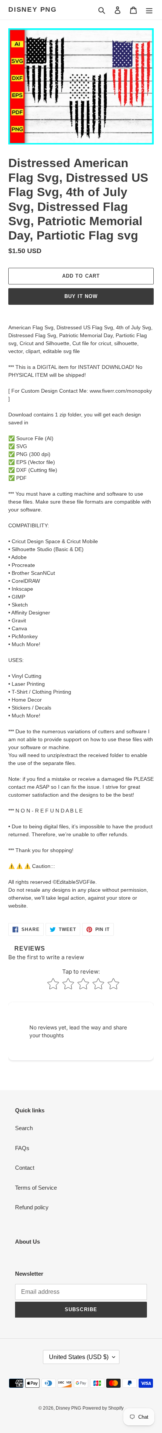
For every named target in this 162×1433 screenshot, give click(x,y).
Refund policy (32, 1207)
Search (24, 1128)
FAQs (22, 1148)
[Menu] (149, 10)
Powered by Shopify (103, 1408)
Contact (24, 1167)
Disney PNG (32, 9)
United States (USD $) (79, 1357)
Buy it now (81, 296)
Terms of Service (36, 1187)
